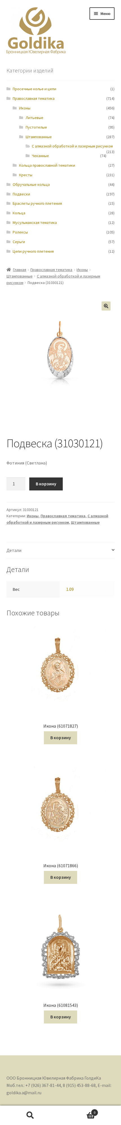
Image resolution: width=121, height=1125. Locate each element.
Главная (19, 269)
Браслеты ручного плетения (37, 203)
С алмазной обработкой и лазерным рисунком (72, 146)
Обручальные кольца (31, 184)
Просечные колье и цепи (34, 88)
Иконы (24, 108)
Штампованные (39, 136)
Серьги (19, 241)
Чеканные (40, 155)
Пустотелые (36, 127)
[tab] (60, 550)
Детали (13, 550)
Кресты (25, 174)
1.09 (70, 589)
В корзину (46, 483)
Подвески (21, 194)
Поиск (30, 1115)
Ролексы (20, 232)
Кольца (19, 212)
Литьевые (34, 117)
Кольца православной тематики (47, 165)
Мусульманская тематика (35, 222)
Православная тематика (34, 98)
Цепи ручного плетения (33, 251)
